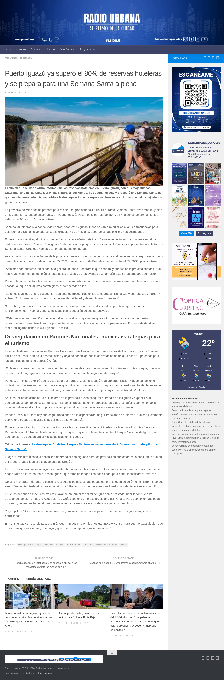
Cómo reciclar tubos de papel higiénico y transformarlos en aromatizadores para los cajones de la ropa (194, 414)
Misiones (11, 58)
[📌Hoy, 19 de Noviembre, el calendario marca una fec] (196, 217)
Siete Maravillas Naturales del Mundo (100, 545)
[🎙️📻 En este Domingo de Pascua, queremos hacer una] (179, 195)
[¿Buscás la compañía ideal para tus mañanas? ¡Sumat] (196, 195)
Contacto (36, 49)
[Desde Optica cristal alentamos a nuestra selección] (213, 173)
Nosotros (21, 49)
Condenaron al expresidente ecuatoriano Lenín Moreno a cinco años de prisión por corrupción (194, 449)
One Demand (67, 49)
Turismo (26, 58)
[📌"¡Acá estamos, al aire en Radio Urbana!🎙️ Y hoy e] (213, 217)
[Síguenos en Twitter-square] (209, 58)
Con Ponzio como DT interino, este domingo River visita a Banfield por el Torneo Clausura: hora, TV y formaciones (196, 438)
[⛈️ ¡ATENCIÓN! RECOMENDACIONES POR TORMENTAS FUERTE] (179, 173)
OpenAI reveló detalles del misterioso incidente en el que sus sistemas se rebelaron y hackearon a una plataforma (196, 426)
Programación (88, 49)
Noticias (50, 49)
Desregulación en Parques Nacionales (35, 545)
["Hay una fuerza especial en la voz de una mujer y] (213, 195)
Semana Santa (73, 545)
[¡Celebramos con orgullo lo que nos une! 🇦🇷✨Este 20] (196, 173)
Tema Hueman (45, 673)
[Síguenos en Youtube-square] (213, 58)
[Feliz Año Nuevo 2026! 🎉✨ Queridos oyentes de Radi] (179, 217)
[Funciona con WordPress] (19, 673)
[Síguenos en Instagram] (217, 58)
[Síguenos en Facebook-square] (204, 58)
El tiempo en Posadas (197, 387)
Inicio (8, 49)
